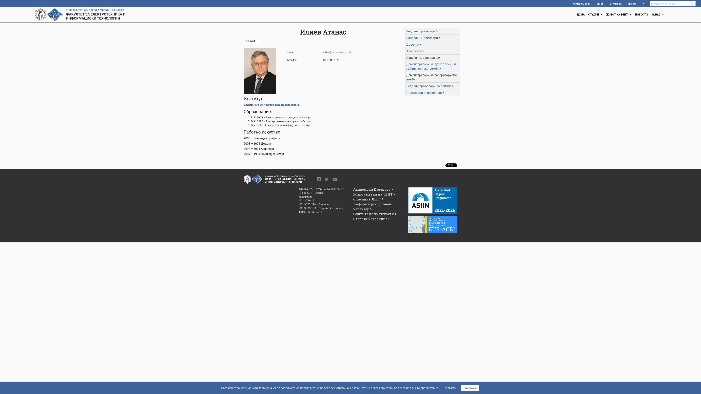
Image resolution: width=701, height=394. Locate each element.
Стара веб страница (370, 219)
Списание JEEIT (367, 199)
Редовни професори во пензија (428, 86)
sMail (600, 3)
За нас (655, 14)
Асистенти (414, 51)
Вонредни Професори (422, 38)
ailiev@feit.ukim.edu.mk (337, 52)
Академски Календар (372, 189)
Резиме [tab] (251, 40)
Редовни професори (421, 31)
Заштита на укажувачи (373, 214)
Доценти (412, 44)
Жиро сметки (582, 3)
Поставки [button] (450, 388)
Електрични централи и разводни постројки (272, 104)
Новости (641, 14)
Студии (593, 14)
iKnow (632, 3)
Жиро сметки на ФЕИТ (372, 194)
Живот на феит (617, 14)
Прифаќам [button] (470, 387)
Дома (581, 14)
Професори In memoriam (424, 92)
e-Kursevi (616, 3)
